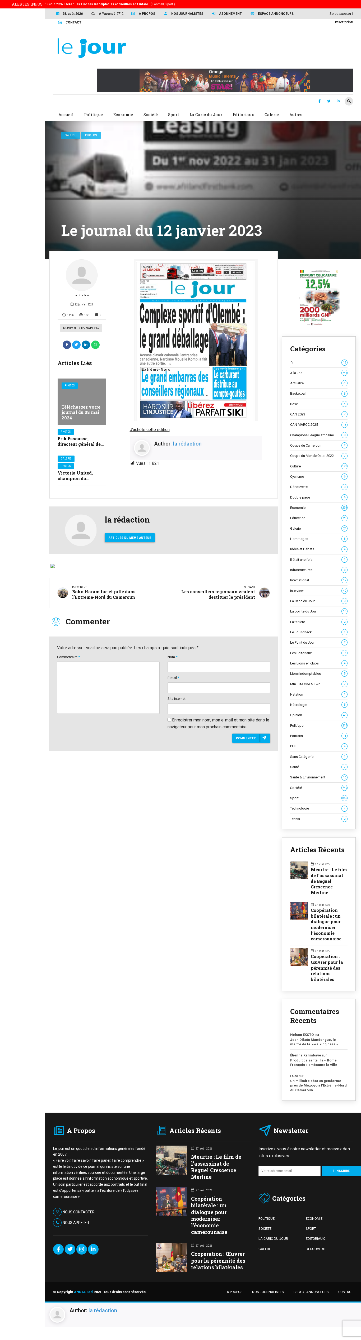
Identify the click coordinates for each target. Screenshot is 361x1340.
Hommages (317, 539)
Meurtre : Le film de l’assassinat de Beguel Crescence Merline (329, 881)
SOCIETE (264, 1229)
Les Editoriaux (318, 653)
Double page (317, 497)
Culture (318, 466)
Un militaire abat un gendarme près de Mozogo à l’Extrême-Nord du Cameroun (318, 1085)
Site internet (177, 699)
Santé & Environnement (318, 777)
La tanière (317, 622)
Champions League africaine (317, 435)
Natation (317, 694)
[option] (196, 340)
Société (318, 788)
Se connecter (340, 13)
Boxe (317, 404)
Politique (318, 726)
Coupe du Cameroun (317, 445)
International (318, 580)
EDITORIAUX (315, 1239)
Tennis (317, 819)
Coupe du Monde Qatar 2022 (317, 456)
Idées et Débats (317, 549)
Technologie (317, 808)
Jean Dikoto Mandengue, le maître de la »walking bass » (314, 1042)
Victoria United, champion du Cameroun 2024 (75, 478)
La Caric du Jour (317, 601)
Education (318, 518)
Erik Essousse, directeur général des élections (80, 444)
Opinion (318, 715)
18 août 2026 (110, 4)
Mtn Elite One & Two (317, 684)
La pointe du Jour (318, 611)
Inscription (344, 22)
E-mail (173, 678)
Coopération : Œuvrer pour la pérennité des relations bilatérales (327, 968)
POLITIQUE (266, 1219)
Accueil (65, 114)
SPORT (311, 1229)
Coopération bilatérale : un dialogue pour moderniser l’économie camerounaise (326, 924)
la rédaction (82, 295)
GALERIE (265, 1249)
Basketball (317, 393)
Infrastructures (317, 570)
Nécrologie (317, 705)
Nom (172, 657)
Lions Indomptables (317, 674)
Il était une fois (317, 560)
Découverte (317, 487)
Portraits (318, 736)
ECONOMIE (314, 1219)
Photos (91, 135)
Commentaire (68, 657)
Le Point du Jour (317, 642)
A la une (318, 373)
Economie (318, 508)
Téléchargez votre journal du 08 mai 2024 (81, 412)
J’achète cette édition (150, 429)
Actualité (318, 383)
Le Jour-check (317, 632)
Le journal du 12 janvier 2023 (81, 328)
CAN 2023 (317, 414)
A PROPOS (235, 1292)
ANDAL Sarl (83, 1292)
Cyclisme (317, 476)
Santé (317, 767)
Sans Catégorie (317, 757)
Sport (318, 798)
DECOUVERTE (316, 1249)
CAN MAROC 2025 (318, 425)
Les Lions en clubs (317, 663)
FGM (294, 1076)
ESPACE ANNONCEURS (311, 1292)
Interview (318, 591)
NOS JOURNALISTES (268, 1292)
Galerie (70, 135)
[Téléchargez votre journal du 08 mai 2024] (81, 401)
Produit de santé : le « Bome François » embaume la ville (313, 1062)
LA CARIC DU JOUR (273, 1239)
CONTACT (345, 1292)
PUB (317, 746)
